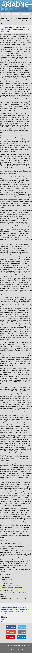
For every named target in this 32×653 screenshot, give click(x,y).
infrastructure (17, 608)
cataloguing (4, 611)
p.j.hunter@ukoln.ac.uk (12, 585)
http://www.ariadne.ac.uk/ (15, 587)
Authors (18, 14)
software (3, 608)
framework (9, 608)
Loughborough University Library (21, 645)
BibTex (3, 619)
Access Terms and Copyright (9, 649)
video (21, 609)
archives (23, 608)
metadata (3, 609)
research (24, 611)
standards (3, 613)
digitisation (10, 609)
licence (17, 611)
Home (2, 14)
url (20, 611)
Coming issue (8, 14)
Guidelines (28, 14)
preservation (26, 609)
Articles (22, 14)
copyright (16, 609)
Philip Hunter (5, 27)
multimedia (11, 611)
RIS (2, 621)
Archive (13, 14)
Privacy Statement (22, 649)
